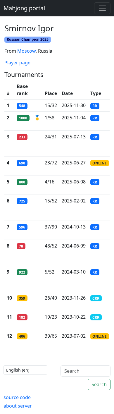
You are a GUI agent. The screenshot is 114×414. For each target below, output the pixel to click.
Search (99, 384)
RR (94, 105)
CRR (95, 298)
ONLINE (99, 163)
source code (17, 397)
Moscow (26, 51)
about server (18, 406)
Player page (17, 62)
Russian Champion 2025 (28, 39)
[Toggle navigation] (102, 8)
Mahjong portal (24, 8)
